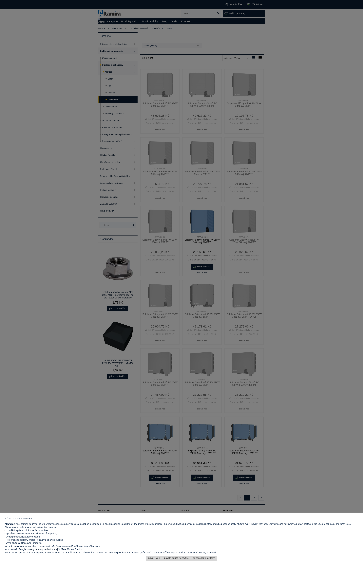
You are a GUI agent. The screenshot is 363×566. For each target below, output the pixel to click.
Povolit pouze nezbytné (176, 558)
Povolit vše (154, 558)
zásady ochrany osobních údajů (43, 549)
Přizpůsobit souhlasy (204, 558)
